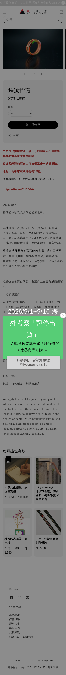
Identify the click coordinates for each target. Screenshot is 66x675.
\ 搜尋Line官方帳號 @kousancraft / (33, 362)
